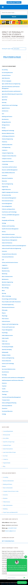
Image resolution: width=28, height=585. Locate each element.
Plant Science (5, 318)
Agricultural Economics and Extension (11, 91)
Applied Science (6, 108)
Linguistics (4, 265)
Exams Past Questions (8, 448)
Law (3, 259)
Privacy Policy (4, 583)
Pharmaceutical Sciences (8, 307)
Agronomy (4, 99)
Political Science (6, 321)
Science (4, 366)
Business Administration (8, 133)
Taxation (4, 386)
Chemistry (4, 141)
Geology (4, 223)
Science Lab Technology (8, 363)
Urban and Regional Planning (9, 402)
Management (5, 268)
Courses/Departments (8, 431)
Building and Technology (8, 130)
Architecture (5, 111)
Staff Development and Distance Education (12, 380)
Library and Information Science (10, 262)
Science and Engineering (8, 358)
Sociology (4, 374)
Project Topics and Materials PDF (10, 512)
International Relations (8, 257)
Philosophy (4, 310)
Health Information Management (10, 228)
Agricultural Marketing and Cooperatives (12, 94)
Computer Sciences (7, 158)
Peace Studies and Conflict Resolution (11, 301)
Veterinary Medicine (7, 405)
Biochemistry (5, 119)
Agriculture (5, 97)
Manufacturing (5, 271)
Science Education (6, 360)
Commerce (4, 150)
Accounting (5, 69)
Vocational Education (7, 411)
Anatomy (4, 102)
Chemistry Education (7, 144)
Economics (5, 494)
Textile (3, 388)
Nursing (4, 293)
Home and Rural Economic (8, 234)
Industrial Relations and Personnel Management (14, 245)
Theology (4, 394)
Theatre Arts (5, 391)
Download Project (7, 445)
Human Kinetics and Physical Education (11, 237)
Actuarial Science (6, 75)
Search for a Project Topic (8, 441)
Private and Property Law (8, 327)
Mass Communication (7, 276)
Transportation (6, 400)
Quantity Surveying (7, 349)
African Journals (6, 434)
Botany (3, 127)
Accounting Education (7, 72)
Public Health (5, 338)
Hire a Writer (6, 438)
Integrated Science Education (9, 254)
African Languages (6, 81)
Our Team (5, 456)
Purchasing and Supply (7, 346)
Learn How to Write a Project (9, 452)
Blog (4, 466)
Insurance (4, 251)
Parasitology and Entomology (9, 299)
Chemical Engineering (7, 139)
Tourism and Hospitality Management (11, 397)
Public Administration (7, 335)
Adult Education (6, 78)
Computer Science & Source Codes (10, 491)
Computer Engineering (7, 153)
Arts (3, 113)
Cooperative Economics (8, 161)
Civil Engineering (6, 147)
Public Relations (6, 344)
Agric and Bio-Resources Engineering (11, 83)
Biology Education (6, 122)
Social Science (5, 372)
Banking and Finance (7, 116)
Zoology (4, 414)
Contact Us (5, 459)
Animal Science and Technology (10, 105)
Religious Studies (6, 355)
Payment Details (6, 463)
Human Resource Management (9, 240)
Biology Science (6, 125)
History (4, 231)
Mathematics (5, 279)
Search (14, 16)
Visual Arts (4, 408)
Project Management (7, 330)
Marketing (4, 273)
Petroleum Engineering (7, 304)
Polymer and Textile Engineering (10, 324)
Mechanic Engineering (7, 282)
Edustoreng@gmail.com (10, 531)
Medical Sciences (6, 285)
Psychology (5, 332)
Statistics (4, 383)
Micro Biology (5, 287)
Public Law (4, 341)
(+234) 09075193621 (12, 528)
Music (3, 290)
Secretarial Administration (8, 369)
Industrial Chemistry (7, 242)
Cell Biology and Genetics (8, 136)
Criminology (5, 164)
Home (3, 38)
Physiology (4, 315)
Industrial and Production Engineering (11, 248)
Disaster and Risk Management (10, 170)
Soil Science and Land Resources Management (13, 377)
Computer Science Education (9, 155)
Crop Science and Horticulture (9, 167)
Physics (4, 313)
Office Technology (6, 296)
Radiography (5, 352)
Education (5, 498)
